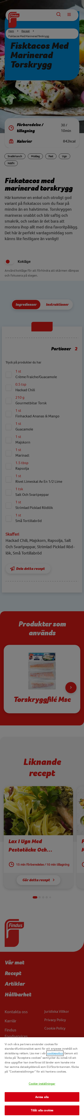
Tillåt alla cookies (42, 1110)
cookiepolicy (55, 1053)
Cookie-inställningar (42, 1084)
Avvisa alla (42, 1097)
